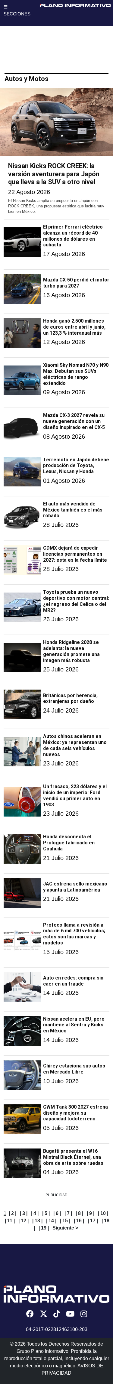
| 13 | (37, 1220)
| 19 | (44, 1227)
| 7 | (68, 1213)
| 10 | (103, 1213)
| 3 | (23, 1213)
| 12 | (23, 1220)
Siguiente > (65, 1227)
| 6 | (57, 1213)
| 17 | (93, 1220)
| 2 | (12, 1213)
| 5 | (46, 1213)
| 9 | (90, 1213)
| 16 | (79, 1220)
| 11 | (10, 1220)
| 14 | (51, 1220)
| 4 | (35, 1213)
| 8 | (79, 1213)
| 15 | (65, 1220)
